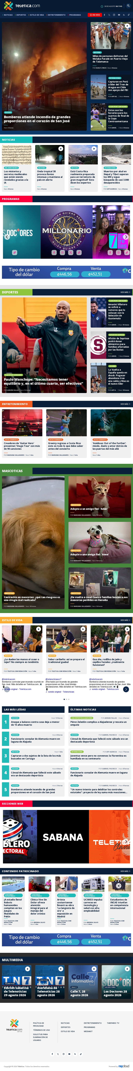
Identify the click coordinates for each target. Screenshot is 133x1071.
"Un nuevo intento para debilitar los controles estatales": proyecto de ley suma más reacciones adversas (99, 789)
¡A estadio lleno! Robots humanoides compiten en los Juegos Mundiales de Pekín (13, 901)
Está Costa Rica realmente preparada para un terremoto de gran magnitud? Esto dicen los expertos (83, 168)
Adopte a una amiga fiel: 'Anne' (99, 543)
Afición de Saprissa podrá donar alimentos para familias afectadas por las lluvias (111, 345)
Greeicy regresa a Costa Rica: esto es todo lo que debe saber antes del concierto (66, 433)
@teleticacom (8, 679)
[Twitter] (109, 15)
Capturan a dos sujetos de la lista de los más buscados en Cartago (33, 756)
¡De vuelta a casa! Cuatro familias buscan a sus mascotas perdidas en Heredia (99, 588)
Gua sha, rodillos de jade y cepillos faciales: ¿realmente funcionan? (111, 649)
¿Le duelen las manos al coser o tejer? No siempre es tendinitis (22, 649)
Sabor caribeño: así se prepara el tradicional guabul (66, 649)
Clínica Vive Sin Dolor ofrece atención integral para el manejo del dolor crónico (40, 901)
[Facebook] (104, 15)
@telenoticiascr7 (53, 679)
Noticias (8, 15)
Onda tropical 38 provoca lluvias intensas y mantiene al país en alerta (50, 168)
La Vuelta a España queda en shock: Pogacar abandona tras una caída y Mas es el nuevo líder (111, 378)
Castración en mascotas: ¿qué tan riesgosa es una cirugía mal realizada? (33, 542)
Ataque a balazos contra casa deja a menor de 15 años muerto (33, 722)
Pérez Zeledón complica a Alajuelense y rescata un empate (99, 722)
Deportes (21, 15)
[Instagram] (114, 15)
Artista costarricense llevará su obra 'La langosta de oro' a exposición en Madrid (66, 901)
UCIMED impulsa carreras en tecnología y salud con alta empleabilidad (93, 901)
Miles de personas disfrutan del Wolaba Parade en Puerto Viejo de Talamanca (111, 46)
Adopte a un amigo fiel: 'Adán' (99, 497)
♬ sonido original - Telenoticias (60, 692)
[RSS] (123, 15)
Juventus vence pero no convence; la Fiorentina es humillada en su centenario (99, 756)
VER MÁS (124, 404)
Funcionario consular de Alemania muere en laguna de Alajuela (33, 739)
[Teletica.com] (22, 5)
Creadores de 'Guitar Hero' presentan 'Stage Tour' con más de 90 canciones (22, 433)
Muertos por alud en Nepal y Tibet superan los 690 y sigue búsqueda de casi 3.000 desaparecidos (116, 168)
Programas (75, 15)
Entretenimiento (56, 15)
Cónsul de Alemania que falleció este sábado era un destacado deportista (33, 772)
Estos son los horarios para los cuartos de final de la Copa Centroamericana (111, 117)
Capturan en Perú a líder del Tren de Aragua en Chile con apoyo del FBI (111, 87)
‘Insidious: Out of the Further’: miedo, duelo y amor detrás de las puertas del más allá (111, 433)
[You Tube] (119, 15)
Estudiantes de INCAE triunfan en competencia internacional (119, 901)
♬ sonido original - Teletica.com (16, 689)
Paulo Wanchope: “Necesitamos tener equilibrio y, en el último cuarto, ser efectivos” (44, 345)
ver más (124, 292)
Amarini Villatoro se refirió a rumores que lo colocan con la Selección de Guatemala (111, 312)
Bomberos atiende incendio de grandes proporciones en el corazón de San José (44, 76)
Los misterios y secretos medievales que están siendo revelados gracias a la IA (16, 168)
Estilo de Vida (37, 15)
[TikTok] (128, 15)
